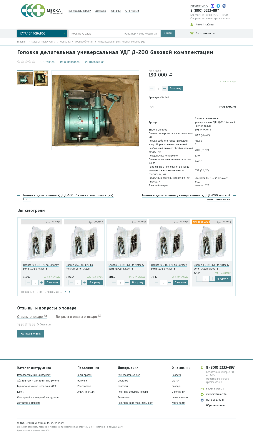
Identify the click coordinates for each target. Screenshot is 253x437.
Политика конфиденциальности (135, 403)
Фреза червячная (147, 33)
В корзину (175, 88)
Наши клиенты (180, 397)
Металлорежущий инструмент (34, 375)
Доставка (100, 10)
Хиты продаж (84, 375)
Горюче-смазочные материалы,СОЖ (37, 386)
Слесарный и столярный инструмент (38, 397)
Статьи (175, 380)
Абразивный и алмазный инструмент (38, 380)
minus (152, 88)
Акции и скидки (86, 391)
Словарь (176, 386)
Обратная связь (215, 405)
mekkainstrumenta (216, 394)
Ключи (20, 391)
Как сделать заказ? (80, 10)
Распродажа (84, 386)
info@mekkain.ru (199, 5)
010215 (56, 222)
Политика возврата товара (133, 391)
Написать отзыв (31, 333)
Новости (176, 375)
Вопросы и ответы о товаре (78, 317)
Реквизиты (124, 397)
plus (165, 88)
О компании (132, 10)
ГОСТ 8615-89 (227, 107)
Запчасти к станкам (28, 403)
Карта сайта (178, 403)
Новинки (82, 380)
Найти (168, 33)
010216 (98, 222)
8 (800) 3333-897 (204, 11)
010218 (184, 222)
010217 (142, 222)
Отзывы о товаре (32, 317)
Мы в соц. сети (215, 399)
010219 (227, 222)
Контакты (116, 10)
